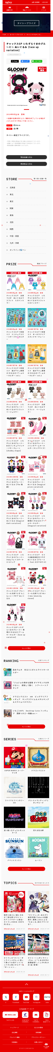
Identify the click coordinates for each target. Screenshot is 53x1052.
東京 (11, 201)
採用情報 (38, 1032)
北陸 (11, 222)
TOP (4, 35)
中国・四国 (14, 236)
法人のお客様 (38, 1027)
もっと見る (26, 648)
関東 (11, 208)
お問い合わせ (38, 1042)
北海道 (12, 187)
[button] (26, 109)
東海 (11, 215)
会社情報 (14, 1032)
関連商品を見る (26, 164)
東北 (11, 194)
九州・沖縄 (14, 243)
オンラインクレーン (18, 250)
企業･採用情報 (35, 2)
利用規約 (14, 1042)
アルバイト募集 (15, 1037)
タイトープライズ (16, 35)
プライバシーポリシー (38, 1037)
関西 (11, 229)
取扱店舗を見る (26, 157)
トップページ (14, 1027)
